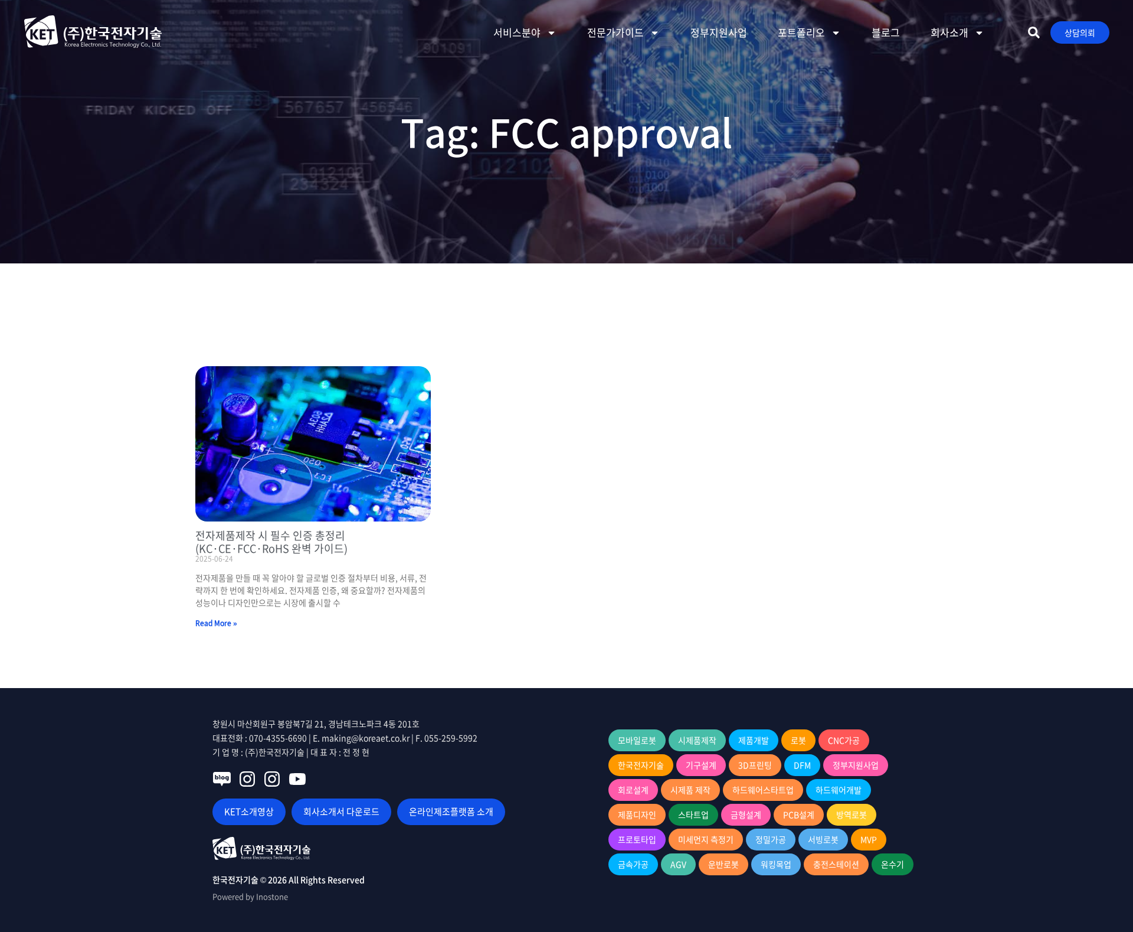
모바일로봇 (637, 740)
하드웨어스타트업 (763, 790)
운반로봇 (723, 864)
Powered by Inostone (250, 896)
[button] (1033, 32)
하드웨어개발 (839, 790)
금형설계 (746, 814)
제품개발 (753, 740)
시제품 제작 (690, 790)
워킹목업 (776, 864)
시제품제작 (697, 740)
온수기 (892, 864)
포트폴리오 (801, 32)
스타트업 (693, 814)
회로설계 (633, 790)
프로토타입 (637, 839)
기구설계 (701, 765)
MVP (868, 839)
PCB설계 (798, 814)
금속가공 (633, 864)
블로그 (886, 32)
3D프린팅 (755, 765)
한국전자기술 (641, 765)
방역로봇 (851, 814)
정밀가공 (770, 839)
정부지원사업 (718, 32)
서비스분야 (517, 32)
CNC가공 (844, 740)
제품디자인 (637, 814)
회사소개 (949, 32)
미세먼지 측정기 (705, 839)
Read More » (216, 623)
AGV (678, 864)
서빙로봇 (823, 839)
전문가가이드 (615, 32)
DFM (802, 765)
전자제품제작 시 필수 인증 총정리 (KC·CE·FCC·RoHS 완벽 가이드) (271, 541)
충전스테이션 (836, 864)
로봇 (798, 740)
